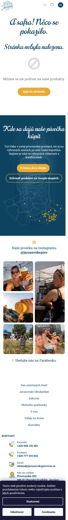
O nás (34, 411)
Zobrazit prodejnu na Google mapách (34, 178)
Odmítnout (17, 512)
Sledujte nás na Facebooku (35, 360)
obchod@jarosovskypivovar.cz (36, 466)
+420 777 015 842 (27, 455)
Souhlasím (48, 512)
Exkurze (34, 398)
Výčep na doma (34, 418)
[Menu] (60, 5)
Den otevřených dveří (34, 385)
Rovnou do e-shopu (33, 168)
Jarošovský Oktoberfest (34, 391)
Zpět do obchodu (34, 91)
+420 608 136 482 (27, 445)
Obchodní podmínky (34, 405)
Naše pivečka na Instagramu (34, 250)
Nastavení (32, 501)
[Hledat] (44, 4)
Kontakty (34, 424)
